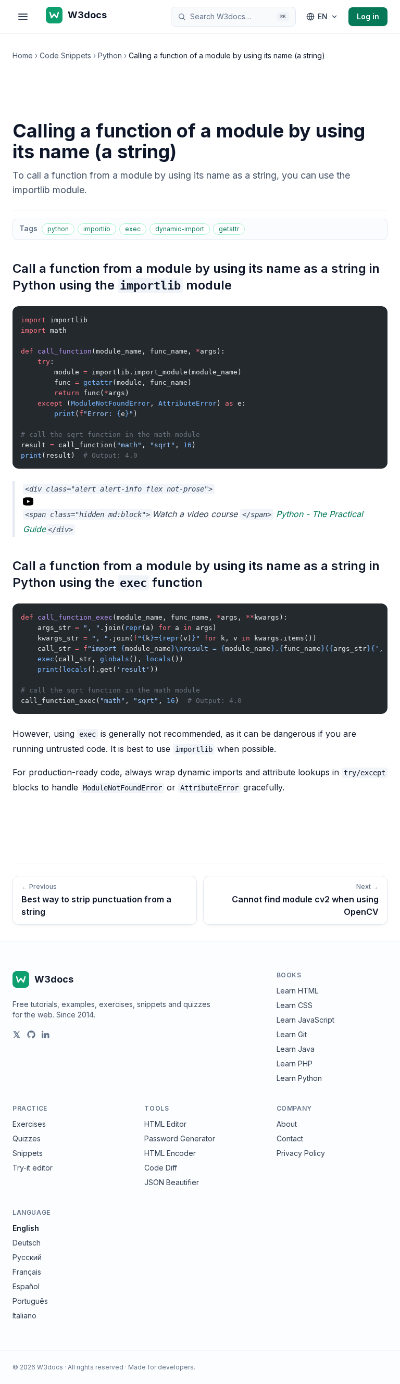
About (287, 1123)
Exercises (29, 1123)
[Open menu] (22, 16)
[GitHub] (31, 1034)
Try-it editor (32, 1167)
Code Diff (160, 1167)
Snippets (27, 1153)
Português (30, 1301)
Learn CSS (294, 1005)
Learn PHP (294, 1063)
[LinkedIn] (46, 1034)
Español (26, 1286)
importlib (96, 229)
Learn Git (292, 1034)
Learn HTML (297, 990)
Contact (290, 1138)
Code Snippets (65, 55)
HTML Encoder (170, 1153)
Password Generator (179, 1138)
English (25, 1228)
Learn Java (296, 1049)
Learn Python (299, 1078)
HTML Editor (165, 1123)
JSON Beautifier (171, 1182)
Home (22, 55)
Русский (27, 1257)
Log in (368, 16)
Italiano (24, 1315)
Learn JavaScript (305, 1019)
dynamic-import (179, 229)
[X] (16, 1034)
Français (26, 1271)
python (58, 229)
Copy (370, 316)
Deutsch (26, 1242)
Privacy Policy (301, 1153)
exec (133, 229)
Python (110, 55)
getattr (229, 229)
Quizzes (26, 1138)
